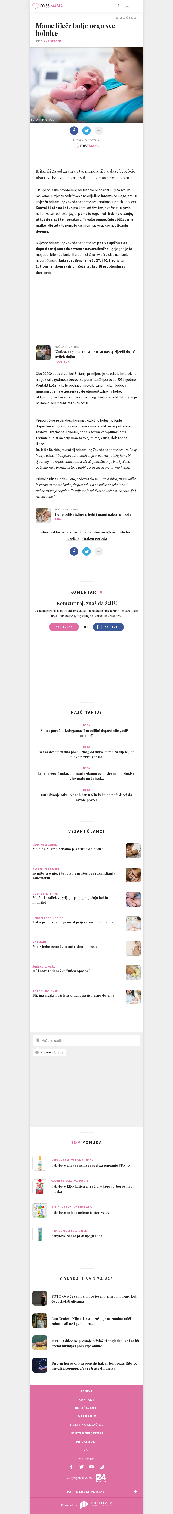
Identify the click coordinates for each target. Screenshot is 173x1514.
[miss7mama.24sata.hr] (47, 6)
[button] (136, 6)
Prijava (111, 627)
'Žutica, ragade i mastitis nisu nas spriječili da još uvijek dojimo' (95, 354)
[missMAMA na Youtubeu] (91, 1466)
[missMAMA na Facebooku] (71, 1466)
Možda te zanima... (68, 347)
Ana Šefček (52, 41)
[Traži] (118, 6)
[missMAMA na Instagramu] (101, 1466)
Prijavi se (64, 627)
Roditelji (62, 362)
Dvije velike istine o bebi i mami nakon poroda (93, 514)
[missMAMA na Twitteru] (81, 1466)
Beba (58, 519)
